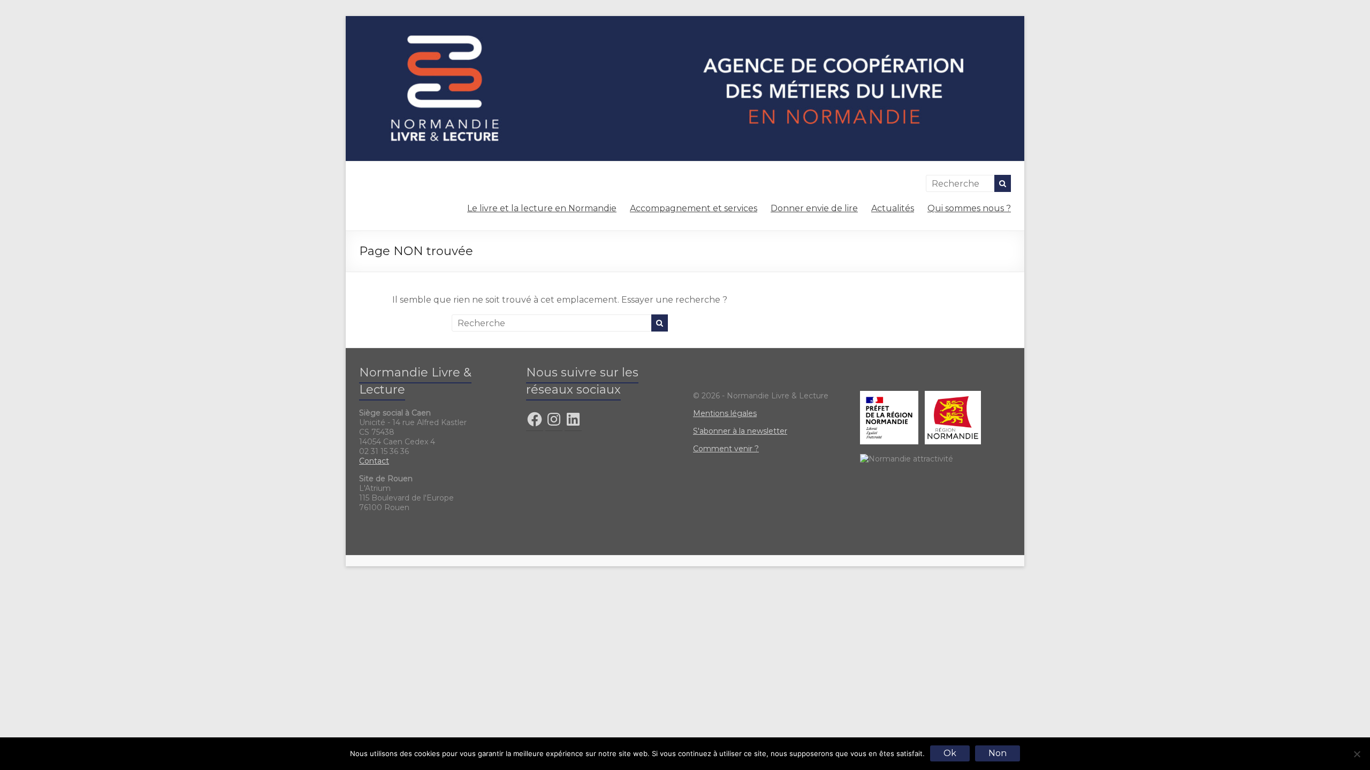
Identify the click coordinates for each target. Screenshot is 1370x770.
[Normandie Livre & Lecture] (685, 21)
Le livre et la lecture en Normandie (541, 208)
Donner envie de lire (814, 208)
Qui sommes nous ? (969, 208)
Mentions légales (725, 413)
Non (997, 753)
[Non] (1356, 754)
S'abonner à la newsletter (740, 431)
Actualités (892, 208)
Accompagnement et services (693, 208)
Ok (949, 753)
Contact (374, 461)
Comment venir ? (726, 448)
